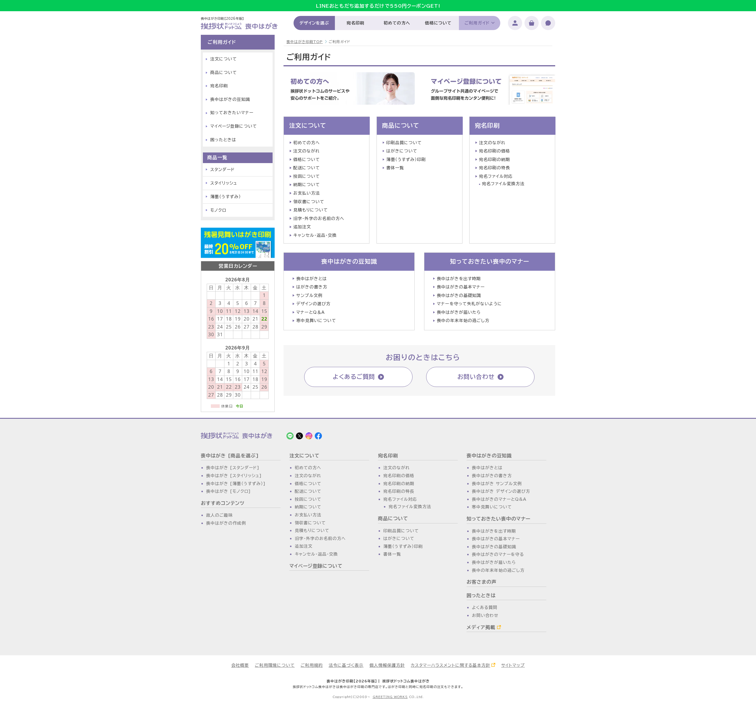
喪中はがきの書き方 (492, 476)
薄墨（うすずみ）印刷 (406, 159)
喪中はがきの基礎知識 (459, 295)
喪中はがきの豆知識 (349, 261)
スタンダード (222, 170)
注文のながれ (306, 151)
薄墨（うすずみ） (225, 197)
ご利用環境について (275, 665)
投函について (306, 176)
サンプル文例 (309, 295)
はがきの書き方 (311, 287)
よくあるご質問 (354, 377)
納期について (306, 185)
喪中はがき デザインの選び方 (501, 491)
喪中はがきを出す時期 (459, 279)
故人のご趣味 (219, 515)
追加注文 (302, 227)
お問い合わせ (476, 377)
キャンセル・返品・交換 (315, 235)
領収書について (308, 202)
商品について (400, 125)
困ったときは (223, 140)
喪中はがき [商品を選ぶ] (230, 455)
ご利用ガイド (477, 23)
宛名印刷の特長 (494, 168)
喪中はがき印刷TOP (304, 41)
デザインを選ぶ (314, 23)
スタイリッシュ (223, 183)
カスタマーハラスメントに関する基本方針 (450, 665)
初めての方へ (397, 23)
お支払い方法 (306, 193)
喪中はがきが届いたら (459, 312)
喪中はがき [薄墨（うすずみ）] (235, 484)
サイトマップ (513, 665)
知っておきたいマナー (231, 113)
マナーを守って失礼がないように (469, 304)
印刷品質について (404, 143)
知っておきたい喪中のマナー (489, 261)
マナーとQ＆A (310, 312)
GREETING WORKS (390, 696)
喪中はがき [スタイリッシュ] (234, 476)
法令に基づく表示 (346, 665)
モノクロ (218, 210)
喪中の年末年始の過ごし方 (463, 320)
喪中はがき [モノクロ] (228, 491)
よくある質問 (484, 607)
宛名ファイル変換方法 (503, 184)
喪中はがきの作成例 (226, 523)
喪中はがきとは (311, 279)
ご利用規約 (312, 665)
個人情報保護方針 (387, 665)
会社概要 (240, 665)
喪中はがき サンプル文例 (497, 484)
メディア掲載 (481, 627)
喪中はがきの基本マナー (461, 287)
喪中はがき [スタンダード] (232, 468)
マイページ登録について (233, 126)
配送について (306, 168)
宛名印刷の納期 (494, 159)
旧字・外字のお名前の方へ (318, 218)
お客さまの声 (481, 581)
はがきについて (401, 151)
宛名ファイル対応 (496, 176)
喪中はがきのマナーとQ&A (499, 499)
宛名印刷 (355, 23)
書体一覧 (395, 168)
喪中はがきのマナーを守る (498, 554)
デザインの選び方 (313, 304)
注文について (307, 125)
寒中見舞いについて (316, 320)
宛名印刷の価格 (494, 151)
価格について (438, 23)
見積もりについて (310, 210)
